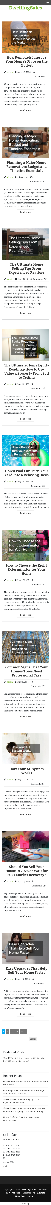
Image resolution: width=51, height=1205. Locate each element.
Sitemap (25, 1203)
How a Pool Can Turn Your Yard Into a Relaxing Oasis (26, 473)
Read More (25, 110)
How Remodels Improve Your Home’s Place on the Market (26, 61)
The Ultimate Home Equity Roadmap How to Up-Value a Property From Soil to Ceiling (26, 371)
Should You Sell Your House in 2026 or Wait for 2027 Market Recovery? (26, 871)
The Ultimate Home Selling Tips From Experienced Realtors (26, 268)
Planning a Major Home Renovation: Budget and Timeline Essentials (26, 167)
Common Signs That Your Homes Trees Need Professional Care (26, 671)
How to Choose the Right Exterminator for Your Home (26, 569)
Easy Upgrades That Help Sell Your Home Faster (26, 971)
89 (17, 1031)
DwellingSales (25, 8)
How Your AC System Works (26, 771)
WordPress (14, 1193)
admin (10, 72)
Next (23, 1031)
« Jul (5, 1166)
